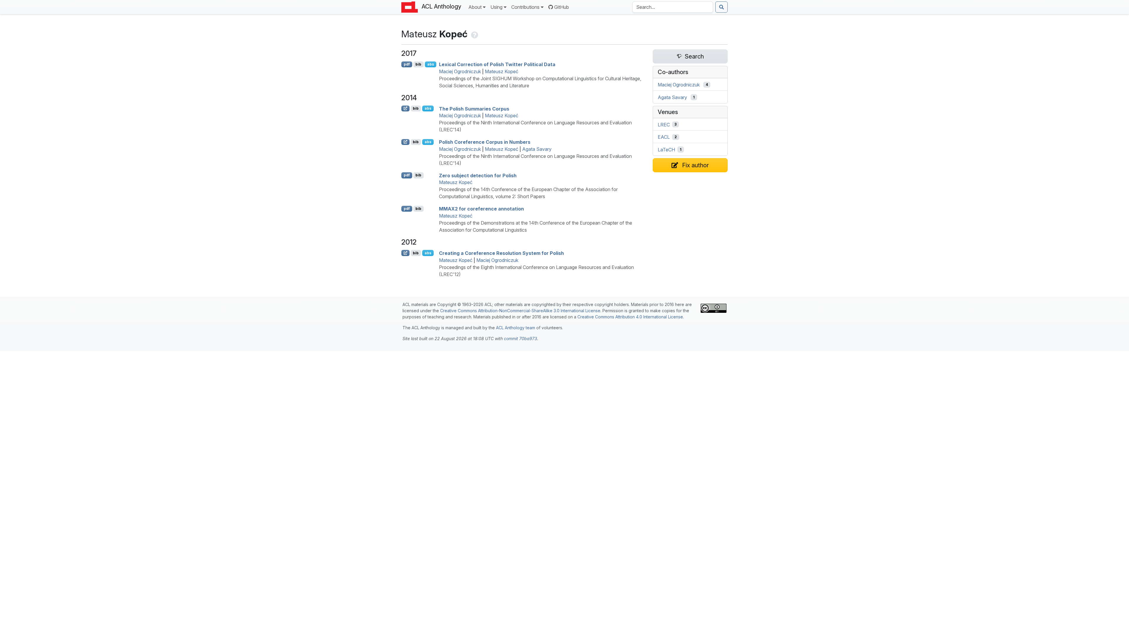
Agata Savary (537, 149)
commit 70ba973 (520, 338)
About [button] (475, 7)
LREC (664, 124)
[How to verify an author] (474, 34)
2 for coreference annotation (481, 209)
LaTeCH (666, 150)
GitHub (561, 7)
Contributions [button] (525, 7)
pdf (407, 64)
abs (430, 64)
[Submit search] (721, 7)
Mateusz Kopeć (501, 71)
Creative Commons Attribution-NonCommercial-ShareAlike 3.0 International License (520, 310)
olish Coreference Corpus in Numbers (484, 142)
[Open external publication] (405, 108)
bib (418, 64)
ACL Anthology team (515, 327)
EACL (664, 137)
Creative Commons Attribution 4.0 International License (630, 316)
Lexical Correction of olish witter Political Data (497, 64)
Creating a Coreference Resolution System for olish (501, 253)
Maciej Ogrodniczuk (460, 71)
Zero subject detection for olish (478, 175)
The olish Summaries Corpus (474, 108)
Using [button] (496, 7)
